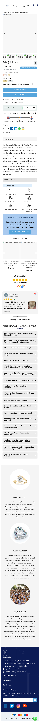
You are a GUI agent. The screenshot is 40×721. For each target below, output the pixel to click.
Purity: (7, 78)
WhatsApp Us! (30, 108)
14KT (5, 81)
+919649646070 (10, 672)
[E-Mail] (23, 128)
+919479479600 (21, 672)
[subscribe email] (35, 700)
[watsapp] (34, 719)
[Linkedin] (16, 129)
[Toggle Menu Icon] (3, 6)
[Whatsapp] (20, 129)
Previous (5, 33)
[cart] (36, 6)
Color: (10, 72)
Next (35, 33)
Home (4, 12)
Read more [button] (8, 311)
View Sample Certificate (20, 232)
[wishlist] (31, 6)
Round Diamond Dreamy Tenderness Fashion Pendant (11, 263)
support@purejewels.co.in (12, 669)
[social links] (5, 705)
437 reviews (23, 283)
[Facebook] (12, 129)
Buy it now (21, 95)
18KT (10, 81)
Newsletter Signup (9, 690)
